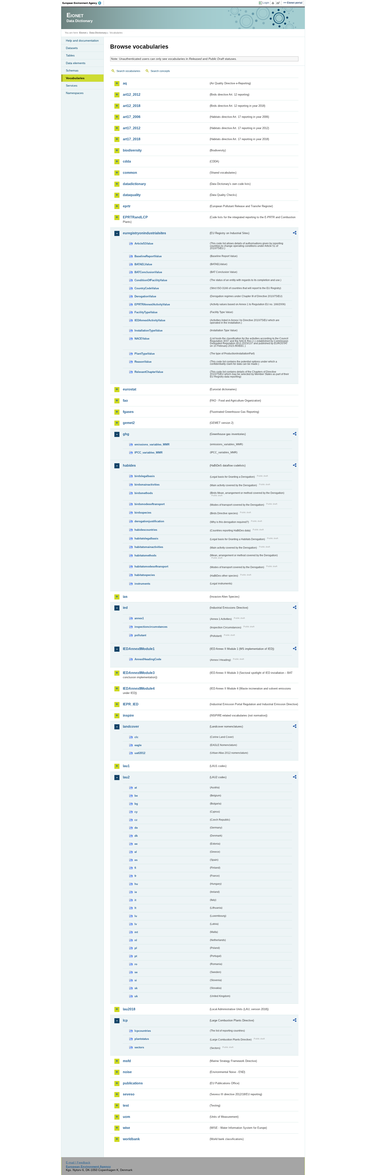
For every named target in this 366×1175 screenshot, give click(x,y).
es (135, 860)
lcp (125, 1020)
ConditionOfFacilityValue (150, 280)
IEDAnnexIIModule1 (139, 649)
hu (136, 884)
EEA (83, 3)
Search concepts (160, 71)
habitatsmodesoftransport (151, 566)
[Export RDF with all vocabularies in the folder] (294, 233)
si (135, 980)
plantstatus (141, 1038)
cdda (127, 161)
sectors (139, 1047)
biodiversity (132, 150)
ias (125, 596)
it (135, 900)
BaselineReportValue (148, 256)
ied (125, 607)
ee (135, 843)
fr (135, 875)
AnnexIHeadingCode (147, 659)
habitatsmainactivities (148, 547)
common (130, 172)
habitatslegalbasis (146, 538)
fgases (128, 412)
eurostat (129, 389)
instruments (142, 583)
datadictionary (134, 184)
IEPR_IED (131, 704)
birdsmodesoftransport (149, 504)
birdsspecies (142, 512)
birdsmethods (143, 493)
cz (135, 819)
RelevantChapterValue (148, 371)
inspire (128, 715)
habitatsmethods (145, 555)
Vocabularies (75, 78)
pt (135, 956)
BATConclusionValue (148, 272)
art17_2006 (131, 117)
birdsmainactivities (146, 484)
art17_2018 (131, 139)
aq (125, 83)
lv (135, 924)
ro (135, 964)
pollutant (140, 635)
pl (135, 948)
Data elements (75, 63)
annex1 (139, 618)
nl (135, 940)
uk (136, 996)
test (126, 1105)
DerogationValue (145, 296)
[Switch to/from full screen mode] (279, 3)
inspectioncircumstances (150, 626)
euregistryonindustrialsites (144, 233)
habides (129, 465)
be (136, 795)
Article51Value (143, 243)
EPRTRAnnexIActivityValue (152, 304)
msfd (127, 1061)
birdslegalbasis (144, 476)
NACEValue (141, 338)
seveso (128, 1094)
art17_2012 (131, 128)
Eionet (82, 32)
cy (135, 811)
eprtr (126, 206)
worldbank (131, 1139)
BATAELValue (143, 264)
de (136, 827)
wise (126, 1128)
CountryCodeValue (146, 288)
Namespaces (74, 93)
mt (136, 932)
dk (136, 835)
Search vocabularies (128, 71)
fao (125, 400)
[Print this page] (273, 3)
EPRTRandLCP (135, 217)
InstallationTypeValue (148, 330)
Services (71, 85)
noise (127, 1072)
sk (135, 988)
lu (135, 916)
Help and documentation (82, 40)
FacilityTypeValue (145, 312)
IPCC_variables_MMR (148, 452)
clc (136, 737)
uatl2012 (139, 753)
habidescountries (145, 529)
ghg (126, 434)
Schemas (72, 70)
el (135, 852)
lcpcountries (142, 1030)
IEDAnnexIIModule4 (139, 688)
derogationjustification (149, 521)
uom (126, 1117)
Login (266, 2)
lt (135, 908)
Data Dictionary (98, 32)
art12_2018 (131, 106)
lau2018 (129, 1009)
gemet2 (129, 423)
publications (133, 1083)
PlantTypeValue (144, 353)
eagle (137, 745)
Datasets (72, 48)
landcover (131, 726)
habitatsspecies (144, 575)
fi (135, 867)
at (135, 787)
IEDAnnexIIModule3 (139, 673)
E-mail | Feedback (78, 1162)
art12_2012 (131, 94)
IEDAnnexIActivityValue (149, 320)
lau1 (126, 766)
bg (136, 803)
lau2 (126, 777)
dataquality (132, 195)
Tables (70, 55)
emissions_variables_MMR (151, 444)
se (135, 972)
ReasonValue (142, 361)
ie (135, 892)
